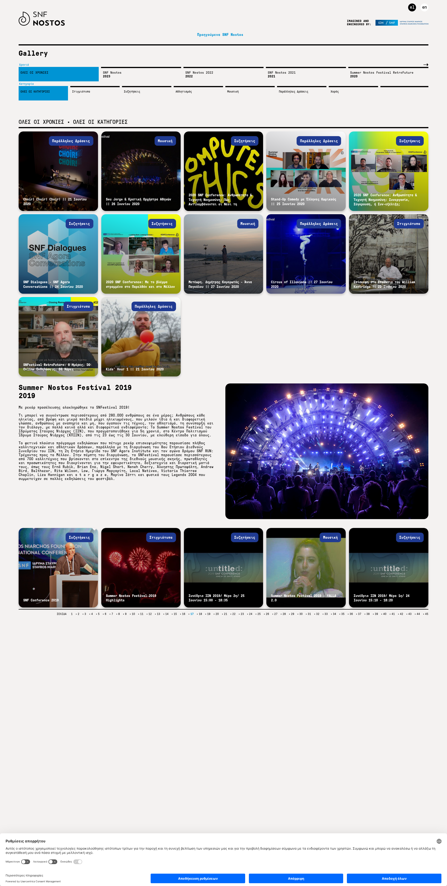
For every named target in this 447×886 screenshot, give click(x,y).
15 (175, 614)
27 (276, 614)
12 (150, 614)
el (412, 7)
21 (225, 614)
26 (267, 614)
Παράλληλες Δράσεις (293, 91)
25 (259, 614)
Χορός (335, 91)
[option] (57, 74)
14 (167, 614)
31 (309, 614)
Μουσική (233, 91)
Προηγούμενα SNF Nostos (220, 35)
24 (250, 614)
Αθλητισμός (184, 91)
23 (242, 614)
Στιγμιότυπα (81, 91)
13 (158, 614)
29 (292, 614)
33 (326, 614)
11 (141, 614)
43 (410, 614)
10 (133, 614)
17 (192, 614)
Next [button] (424, 64)
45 (426, 614)
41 (393, 614)
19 (208, 614)
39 (376, 614)
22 (234, 614)
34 (334, 614)
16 (183, 614)
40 (384, 614)
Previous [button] (415, 64)
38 (368, 614)
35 (343, 614)
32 (317, 614)
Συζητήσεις (132, 91)
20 (217, 614)
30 (301, 614)
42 (401, 614)
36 (351, 614)
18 (200, 614)
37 (359, 614)
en (424, 7)
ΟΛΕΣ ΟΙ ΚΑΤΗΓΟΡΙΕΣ (35, 91)
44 (418, 614)
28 (284, 614)
